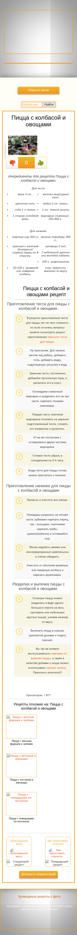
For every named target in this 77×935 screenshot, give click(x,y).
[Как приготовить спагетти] (57, 856)
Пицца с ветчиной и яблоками (21, 781)
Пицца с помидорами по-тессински (21, 820)
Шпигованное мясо (19, 842)
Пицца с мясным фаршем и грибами (21, 742)
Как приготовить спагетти (58, 842)
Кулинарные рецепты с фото (39, 896)
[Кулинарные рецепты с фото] (38, 29)
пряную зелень (56, 667)
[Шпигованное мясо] (19, 856)
